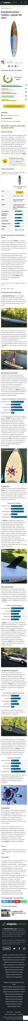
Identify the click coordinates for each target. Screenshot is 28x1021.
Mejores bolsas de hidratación (14, 999)
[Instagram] (24, 948)
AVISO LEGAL (10, 1012)
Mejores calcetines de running (14, 972)
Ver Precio (19, 192)
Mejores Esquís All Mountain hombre (14, 989)
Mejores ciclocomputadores (14, 977)
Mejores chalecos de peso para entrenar (14, 987)
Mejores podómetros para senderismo (14, 964)
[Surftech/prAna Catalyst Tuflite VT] (19, 180)
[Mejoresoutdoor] (8, 2)
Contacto (7, 948)
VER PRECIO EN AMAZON (14, 106)
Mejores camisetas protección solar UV (14, 955)
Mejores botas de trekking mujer (14, 994)
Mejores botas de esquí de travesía (14, 962)
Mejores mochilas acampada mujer (14, 967)
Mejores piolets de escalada (14, 1004)
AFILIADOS (20, 1014)
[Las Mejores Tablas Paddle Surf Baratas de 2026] (7, 913)
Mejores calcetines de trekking (14, 996)
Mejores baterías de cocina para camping (14, 957)
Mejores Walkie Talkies (14, 1006)
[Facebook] (9, 66)
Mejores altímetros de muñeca (14, 1001)
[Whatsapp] (19, 66)
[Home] (2, 6)
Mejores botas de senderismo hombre (14, 991)
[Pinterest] (16, 66)
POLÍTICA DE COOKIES (10, 1014)
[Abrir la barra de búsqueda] (21, 2)
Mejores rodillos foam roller (14, 974)
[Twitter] (12, 66)
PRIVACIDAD (18, 1012)
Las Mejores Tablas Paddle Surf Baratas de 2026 (18, 913)
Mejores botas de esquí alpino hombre (14, 960)
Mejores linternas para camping (14, 969)
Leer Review (20, 229)
